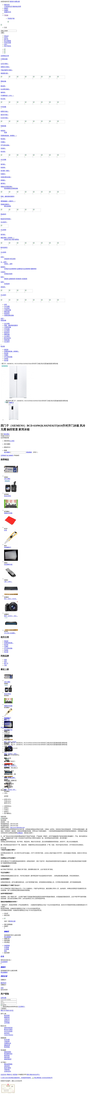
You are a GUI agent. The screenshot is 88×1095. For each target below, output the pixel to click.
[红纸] (11, 527)
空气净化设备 (5, 145)
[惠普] (13, 78)
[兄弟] (21, 123)
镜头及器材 (7, 206)
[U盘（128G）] (11, 578)
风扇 (5, 132)
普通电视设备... (8, 643)
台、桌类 (4, 262)
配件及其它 (4, 247)
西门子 (6, 663)
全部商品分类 (5, 56)
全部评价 (7, 806)
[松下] (45, 103)
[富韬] (21, 292)
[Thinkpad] (29, 301)
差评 (6, 811)
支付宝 (11, 1010)
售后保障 (7, 724)
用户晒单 (7, 813)
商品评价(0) (7, 722)
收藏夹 (6, 10)
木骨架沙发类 (8, 274)
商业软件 (3, 214)
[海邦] (13, 292)
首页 (5, 304)
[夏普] (29, 156)
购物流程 (7, 1017)
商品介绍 (7, 720)
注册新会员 (7, 1043)
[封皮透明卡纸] (11, 561)
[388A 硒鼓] (11, 476)
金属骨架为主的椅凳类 (24, 269)
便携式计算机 (5, 67)
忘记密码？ (21, 1006)
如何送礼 (7, 1033)
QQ (5, 1010)
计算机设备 (4, 59)
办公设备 (3, 159)
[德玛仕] (29, 292)
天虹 (5, 665)
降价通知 (6, 434)
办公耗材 (3, 229)
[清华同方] (45, 78)
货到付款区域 (8, 1027)
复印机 (3, 164)
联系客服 (7, 1047)
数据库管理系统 (6, 219)
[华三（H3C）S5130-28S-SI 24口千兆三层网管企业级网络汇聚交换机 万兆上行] (11, 596)
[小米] (5, 156)
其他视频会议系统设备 (11, 188)
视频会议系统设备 (7, 186)
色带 (13, 239)
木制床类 (7, 259)
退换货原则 (7, 1052)
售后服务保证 (8, 1053)
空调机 (3, 142)
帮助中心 (9, 1074)
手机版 (6, 15)
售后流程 (7, 1015)
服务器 (3, 92)
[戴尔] (37, 78)
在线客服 (7, 945)
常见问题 (7, 1039)
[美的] (45, 156)
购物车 (6, 8)
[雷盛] (37, 301)
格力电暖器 (7, 41)
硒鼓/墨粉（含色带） (7, 237)
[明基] (37, 193)
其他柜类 (18, 278)
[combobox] (9, 31)
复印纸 (3, 234)
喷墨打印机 (5, 111)
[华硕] (21, 78)
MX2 (5, 44)
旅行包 (6, 39)
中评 (6, 810)
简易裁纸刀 (7, 547)
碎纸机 (3, 180)
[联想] (5, 78)
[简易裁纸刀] (11, 544)
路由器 (3, 86)
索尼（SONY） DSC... (11, 616)
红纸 (5, 530)
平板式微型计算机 (7, 70)
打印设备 (3, 106)
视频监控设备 (8, 513)
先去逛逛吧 (4, 962)
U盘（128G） (8, 581)
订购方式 (7, 1019)
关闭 (2, 988)
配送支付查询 (8, 1029)
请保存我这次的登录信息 (10, 1006)
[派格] (5, 292)
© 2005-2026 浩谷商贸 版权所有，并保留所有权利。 (16, 1077)
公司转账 (7, 1022)
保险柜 (6, 278)
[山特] (37, 103)
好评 (6, 808)
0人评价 (12, 441)
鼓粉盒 (6, 239)
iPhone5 (6, 36)
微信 (2, 1010)
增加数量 (29, 452)
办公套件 (3, 295)
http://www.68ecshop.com (17, 827)
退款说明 (7, 1057)
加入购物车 (10, 455)
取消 (4, 983)
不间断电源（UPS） (7, 95)
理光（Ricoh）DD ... (10, 789)
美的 (5, 660)
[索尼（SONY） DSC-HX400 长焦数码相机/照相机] (11, 613)
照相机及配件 (5, 204)
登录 (11, 921)
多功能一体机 (5, 170)
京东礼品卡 (7, 1071)
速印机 (3, 183)
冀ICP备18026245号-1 (33, 1074)
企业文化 (3, 1074)
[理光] (13, 123)
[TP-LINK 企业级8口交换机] (11, 630)
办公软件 (4, 222)
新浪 (7, 1010)
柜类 (2, 277)
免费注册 (17, 1)
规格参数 (7, 718)
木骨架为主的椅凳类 (10, 269)
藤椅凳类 (33, 269)
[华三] (13, 103)
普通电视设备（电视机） (9, 135)
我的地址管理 (17, 6)
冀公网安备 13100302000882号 (43, 1077)
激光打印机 (5, 114)
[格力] (37, 156)
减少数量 (7, 452)
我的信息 (7, 4)
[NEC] (61, 193)
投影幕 (3, 167)
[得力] (61, 123)
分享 (9, 404)
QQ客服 (6, 947)
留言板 (15, 1074)
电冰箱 (3, 139)
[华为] (21, 103)
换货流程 (7, 1055)
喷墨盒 (17, 239)
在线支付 (7, 1021)
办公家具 (3, 252)
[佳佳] (53, 301)
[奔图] (45, 123)
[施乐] (5, 123)
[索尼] (21, 193)
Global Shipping (8, 1035)
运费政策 (20, 833)
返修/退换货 (7, 1059)
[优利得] (45, 301)
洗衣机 (3, 148)
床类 (2, 257)
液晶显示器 (5, 73)
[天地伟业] (37, 211)
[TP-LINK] (5, 103)
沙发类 (3, 272)
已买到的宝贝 (8, 6)
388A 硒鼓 (7, 478)
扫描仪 (3, 174)
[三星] (61, 78)
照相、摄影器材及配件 (7, 196)
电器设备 (3, 126)
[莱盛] (21, 244)
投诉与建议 (7, 1067)
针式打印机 (5, 118)
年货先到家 (7, 42)
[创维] (13, 156)
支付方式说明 (8, 1031)
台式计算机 (5, 63)
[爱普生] (37, 123)
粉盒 (10, 239)
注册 (14, 921)
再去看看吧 (7, 937)
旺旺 (5, 951)
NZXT (6, 37)
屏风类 (3, 287)
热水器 (3, 151)
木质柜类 (24, 278)
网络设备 (3, 81)
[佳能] (53, 123)
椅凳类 (3, 267)
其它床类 (12, 259)
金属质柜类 (12, 278)
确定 (2, 983)
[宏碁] (29, 78)
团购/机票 (7, 1045)
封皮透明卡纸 (8, 564)
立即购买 (3, 455)
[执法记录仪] (11, 493)
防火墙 (3, 98)
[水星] (53, 103)
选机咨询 (7, 1066)
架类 (2, 282)
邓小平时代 (7, 46)
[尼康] (21, 211)
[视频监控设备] (11, 510)
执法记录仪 (7, 496)
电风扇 (3, 130)
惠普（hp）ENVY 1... (10, 765)
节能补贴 (7, 1069)
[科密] (5, 193)
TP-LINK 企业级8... (10, 633)
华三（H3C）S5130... (10, 598)
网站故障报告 (8, 1064)
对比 (7, 402)
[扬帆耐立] (45, 244)
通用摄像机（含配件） (8, 201)
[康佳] (21, 156)
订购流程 (7, 1041)
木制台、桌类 (8, 264)
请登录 (12, 1)
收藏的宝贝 (7, 12)
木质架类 (7, 283)
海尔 (5, 661)
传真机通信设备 (6, 177)
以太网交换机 (5, 89)
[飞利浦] (53, 78)
